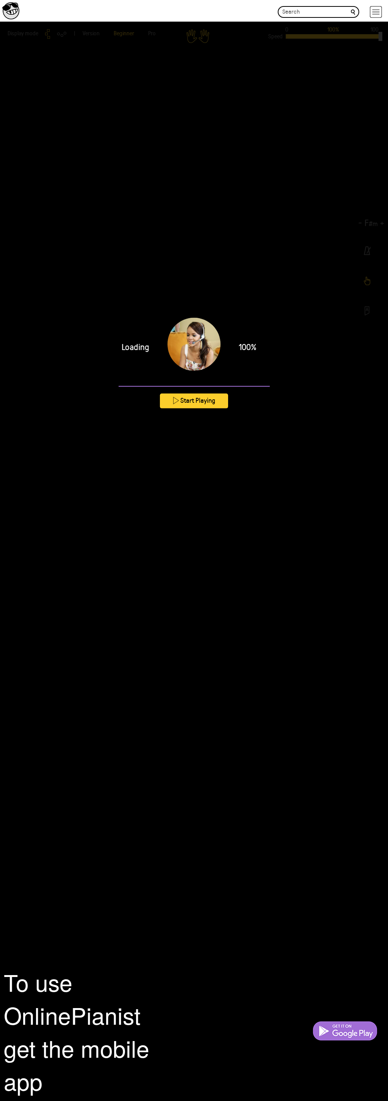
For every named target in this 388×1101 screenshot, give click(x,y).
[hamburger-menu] (376, 12)
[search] (353, 11)
